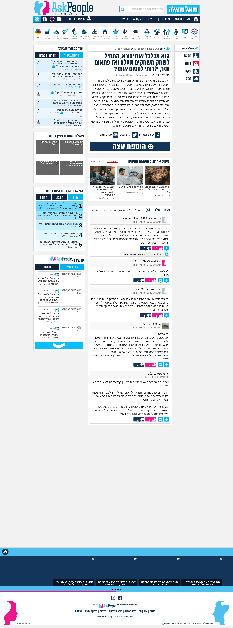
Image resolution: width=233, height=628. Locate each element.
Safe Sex (119, 616)
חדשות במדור (71, 56)
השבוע (59, 198)
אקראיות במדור (47, 56)
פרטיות (103, 611)
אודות (152, 611)
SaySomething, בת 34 (147, 261)
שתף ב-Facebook (146, 135)
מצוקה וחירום (90, 611)
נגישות (78, 611)
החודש (43, 198)
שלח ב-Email (106, 135)
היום (75, 198)
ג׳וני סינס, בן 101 (158, 373)
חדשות (47, 267)
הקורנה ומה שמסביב (105, 616)
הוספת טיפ (112, 161)
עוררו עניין (72, 267)
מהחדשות (94, 210)
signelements (167, 623)
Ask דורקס (128, 616)
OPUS (29, 624)
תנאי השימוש (115, 611)
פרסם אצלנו (130, 611)
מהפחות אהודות (108, 210)
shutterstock (180, 623)
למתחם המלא (97, 161)
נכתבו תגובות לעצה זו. (144, 254)
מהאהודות (123, 210)
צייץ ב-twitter (125, 135)
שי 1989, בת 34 (152, 324)
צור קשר (143, 611)
